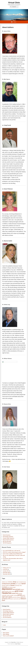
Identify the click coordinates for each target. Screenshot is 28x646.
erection (10, 591)
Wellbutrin (23, 599)
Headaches (6, 593)
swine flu (23, 597)
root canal (8, 597)
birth (16, 583)
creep (21, 585)
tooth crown (18, 598)
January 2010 (6, 571)
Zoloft (3, 600)
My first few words (7, 541)
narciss (8, 595)
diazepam (22, 589)
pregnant (23, 595)
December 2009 (6, 572)
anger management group (21, 581)
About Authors (6, 632)
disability (3, 591)
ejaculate (6, 591)
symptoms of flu (6, 599)
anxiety (13, 583)
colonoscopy (17, 585)
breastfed (19, 583)
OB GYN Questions (7, 543)
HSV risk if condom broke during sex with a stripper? (14, 552)
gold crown (19, 591)
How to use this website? (8, 635)
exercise (13, 591)
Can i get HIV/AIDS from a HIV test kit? (11, 550)
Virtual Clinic (14, 2)
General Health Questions (8, 538)
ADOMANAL (10, 581)
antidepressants (6, 583)
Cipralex (12, 585)
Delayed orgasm (13, 587)
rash (3, 597)
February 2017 (6, 567)
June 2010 (5, 569)
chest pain (3, 585)
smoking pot (18, 597)
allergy (14, 582)
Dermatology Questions (8, 536)
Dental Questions (6, 535)
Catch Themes (17, 643)
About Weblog (6, 634)
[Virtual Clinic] (14, 20)
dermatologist (16, 589)
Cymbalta (4, 587)
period (20, 595)
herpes (13, 593)
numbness (15, 595)
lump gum (20, 593)
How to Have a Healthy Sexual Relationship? (12, 553)
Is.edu (4, 625)
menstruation (4, 595)
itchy (17, 593)
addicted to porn (5, 581)
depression (7, 588)
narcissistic (11, 595)
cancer (23, 583)
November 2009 (6, 574)
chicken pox (8, 585)
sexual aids (14, 597)
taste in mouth (13, 598)
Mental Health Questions (8, 539)
